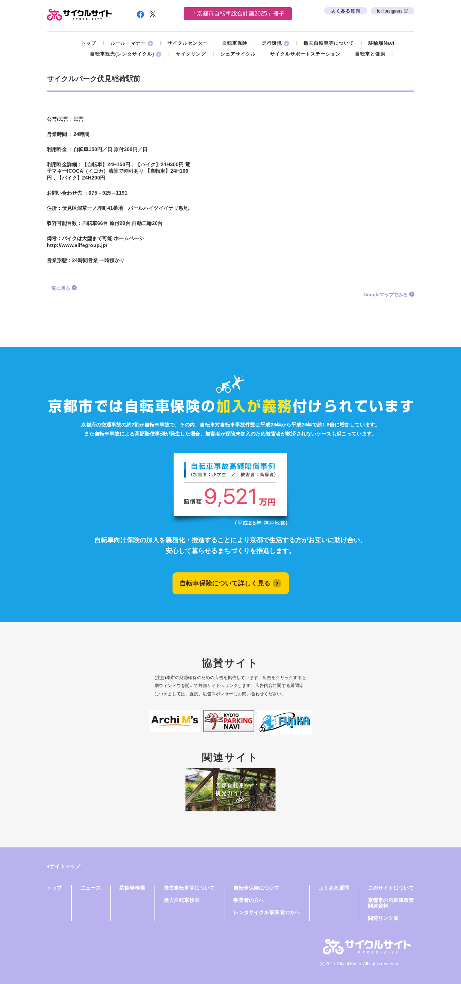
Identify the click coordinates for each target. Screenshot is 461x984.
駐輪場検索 (132, 888)
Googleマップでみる (385, 294)
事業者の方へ (248, 900)
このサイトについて (391, 888)
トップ (88, 43)
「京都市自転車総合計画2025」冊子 (238, 13)
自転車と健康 (370, 54)
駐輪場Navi (381, 43)
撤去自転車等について (329, 43)
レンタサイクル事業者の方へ (266, 912)
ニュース (91, 888)
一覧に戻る (58, 288)
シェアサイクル (238, 54)
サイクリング (191, 54)
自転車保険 (234, 43)
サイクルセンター (187, 43)
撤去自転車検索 (182, 900)
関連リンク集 (383, 918)
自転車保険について (256, 888)
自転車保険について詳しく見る (225, 583)
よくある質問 (334, 888)
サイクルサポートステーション (305, 54)
